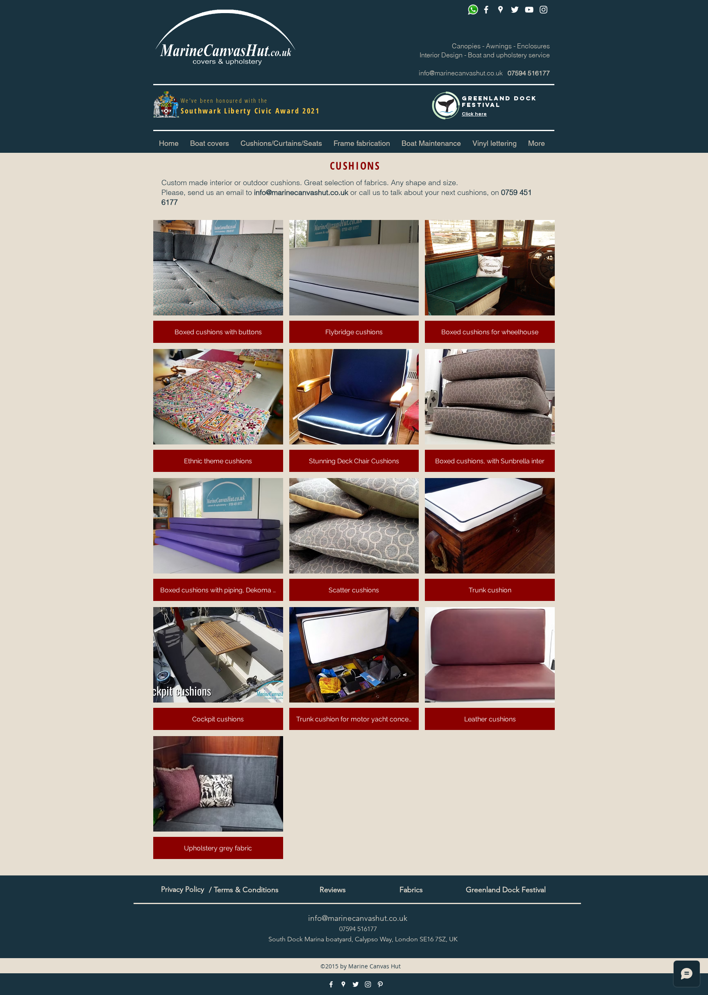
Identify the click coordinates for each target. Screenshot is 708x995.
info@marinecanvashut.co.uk (461, 73)
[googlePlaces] (500, 10)
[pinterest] (529, 10)
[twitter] (515, 10)
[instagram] (543, 10)
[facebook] (486, 10)
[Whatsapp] (473, 10)
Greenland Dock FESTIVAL (499, 101)
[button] (281, 143)
